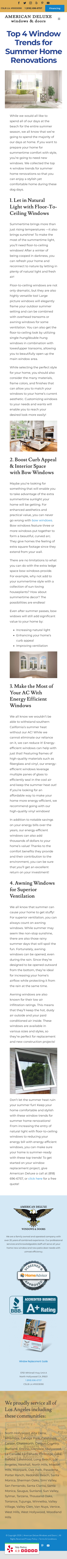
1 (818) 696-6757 (33, 8)
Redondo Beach (37, 1475)
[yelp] (36, 3)
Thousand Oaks (40, 1496)
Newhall (24, 1464)
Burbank (11, 1449)
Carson (10, 1443)
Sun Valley (50, 1491)
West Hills (12, 1512)
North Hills (39, 1464)
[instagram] (30, 3)
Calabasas (48, 1438)
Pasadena (50, 1470)
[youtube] (48, 3)
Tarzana (22, 1496)
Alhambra (12, 1438)
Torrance (11, 1501)
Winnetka (39, 1501)
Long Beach (42, 1459)
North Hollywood (17, 1433)
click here (35, 1178)
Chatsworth (25, 1443)
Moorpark (20, 1470)
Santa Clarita (36, 1486)
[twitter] (24, 3)
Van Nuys (41, 1506)
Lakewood (24, 1459)
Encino (24, 1449)
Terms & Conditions (48, 1539)
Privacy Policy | (32, 1539)
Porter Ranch (14, 1475)
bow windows (42, 520)
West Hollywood (33, 1512)
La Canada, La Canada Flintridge (29, 1454)
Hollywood (53, 1449)
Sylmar (10, 1496)
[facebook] (19, 3)
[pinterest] (42, 3)
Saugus (22, 1491)
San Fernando (15, 1486)
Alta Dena (38, 1433)
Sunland (35, 1491)
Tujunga (25, 1501)
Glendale (37, 1449)
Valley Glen (24, 1506)
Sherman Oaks (28, 1480)
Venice (55, 1506)
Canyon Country (47, 1443)
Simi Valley (48, 1480)
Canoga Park (30, 1438)
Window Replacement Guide (33, 1361)
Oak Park (35, 1470)
